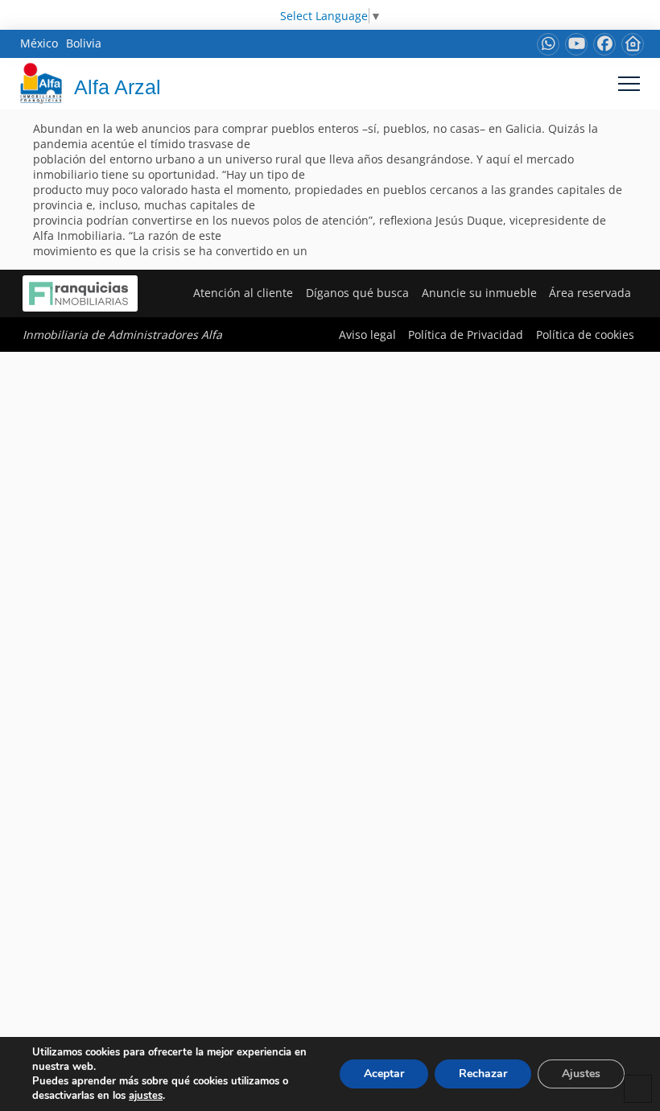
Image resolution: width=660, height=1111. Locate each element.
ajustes (146, 1095)
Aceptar (384, 1073)
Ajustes (581, 1073)
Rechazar (483, 1073)
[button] (629, 83)
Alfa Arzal (117, 87)
